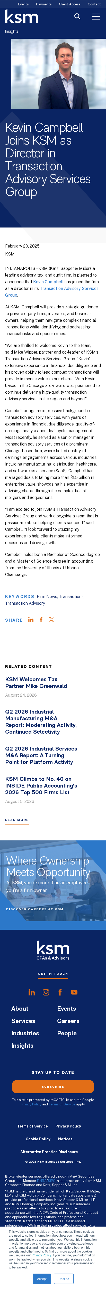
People (67, 1034)
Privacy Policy (41, 1255)
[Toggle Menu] (96, 17)
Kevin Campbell (48, 281)
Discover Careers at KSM (35, 909)
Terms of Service (62, 1104)
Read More (17, 820)
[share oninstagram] (46, 992)
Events (23, 4)
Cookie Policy (38, 1139)
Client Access (70, 4)
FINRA (42, 1181)
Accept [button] (42, 1278)
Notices (65, 1139)
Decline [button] (63, 1278)
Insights (12, 32)
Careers (68, 1021)
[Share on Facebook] (44, 620)
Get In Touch (53, 973)
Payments (44, 4)
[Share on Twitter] (54, 620)
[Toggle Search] (77, 17)
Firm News (47, 596)
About (19, 1009)
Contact (94, 4)
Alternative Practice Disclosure (49, 1152)
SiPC (51, 1181)
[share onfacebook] (60, 992)
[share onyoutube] (74, 992)
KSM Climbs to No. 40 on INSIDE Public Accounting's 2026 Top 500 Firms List (41, 786)
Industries (25, 1034)
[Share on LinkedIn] (33, 620)
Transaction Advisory (25, 603)
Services (23, 1021)
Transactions (71, 596)
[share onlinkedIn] (32, 992)
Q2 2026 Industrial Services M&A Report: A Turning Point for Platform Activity (41, 755)
